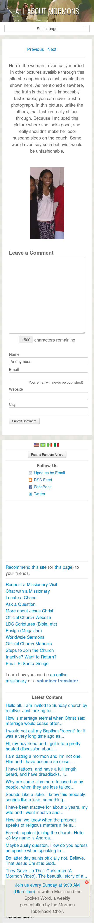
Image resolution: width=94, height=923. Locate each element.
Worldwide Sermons (25, 637)
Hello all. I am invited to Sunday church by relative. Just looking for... (46, 708)
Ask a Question (20, 604)
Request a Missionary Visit (31, 584)
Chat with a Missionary (28, 591)
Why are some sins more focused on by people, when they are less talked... (44, 784)
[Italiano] (56, 445)
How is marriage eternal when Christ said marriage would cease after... (45, 720)
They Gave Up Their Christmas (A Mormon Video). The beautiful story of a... (46, 873)
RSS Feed (43, 479)
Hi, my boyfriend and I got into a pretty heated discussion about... (43, 746)
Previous (35, 49)
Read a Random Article (47, 454)
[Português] (43, 445)
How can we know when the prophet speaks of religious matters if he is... (41, 822)
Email (14, 369)
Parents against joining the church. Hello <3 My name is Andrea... (45, 835)
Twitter (39, 493)
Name (14, 354)
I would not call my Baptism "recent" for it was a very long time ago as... (45, 733)
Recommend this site (26, 567)
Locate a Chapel (21, 597)
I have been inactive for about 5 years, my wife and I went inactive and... (47, 809)
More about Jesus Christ (29, 610)
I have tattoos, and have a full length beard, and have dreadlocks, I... (41, 771)
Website (16, 389)
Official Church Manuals (29, 643)
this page (63, 567)
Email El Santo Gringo (27, 663)
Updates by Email (49, 472)
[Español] (49, 445)
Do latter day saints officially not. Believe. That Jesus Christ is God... (45, 860)
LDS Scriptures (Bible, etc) (31, 624)
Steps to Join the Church (30, 650)
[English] (36, 445)
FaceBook (43, 486)
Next (51, 49)
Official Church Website (28, 617)
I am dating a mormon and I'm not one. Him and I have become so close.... (44, 758)
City (12, 404)
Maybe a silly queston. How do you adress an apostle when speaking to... (47, 847)
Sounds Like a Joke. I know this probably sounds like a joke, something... (45, 797)
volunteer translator (57, 680)
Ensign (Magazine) (24, 630)
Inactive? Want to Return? (31, 656)
